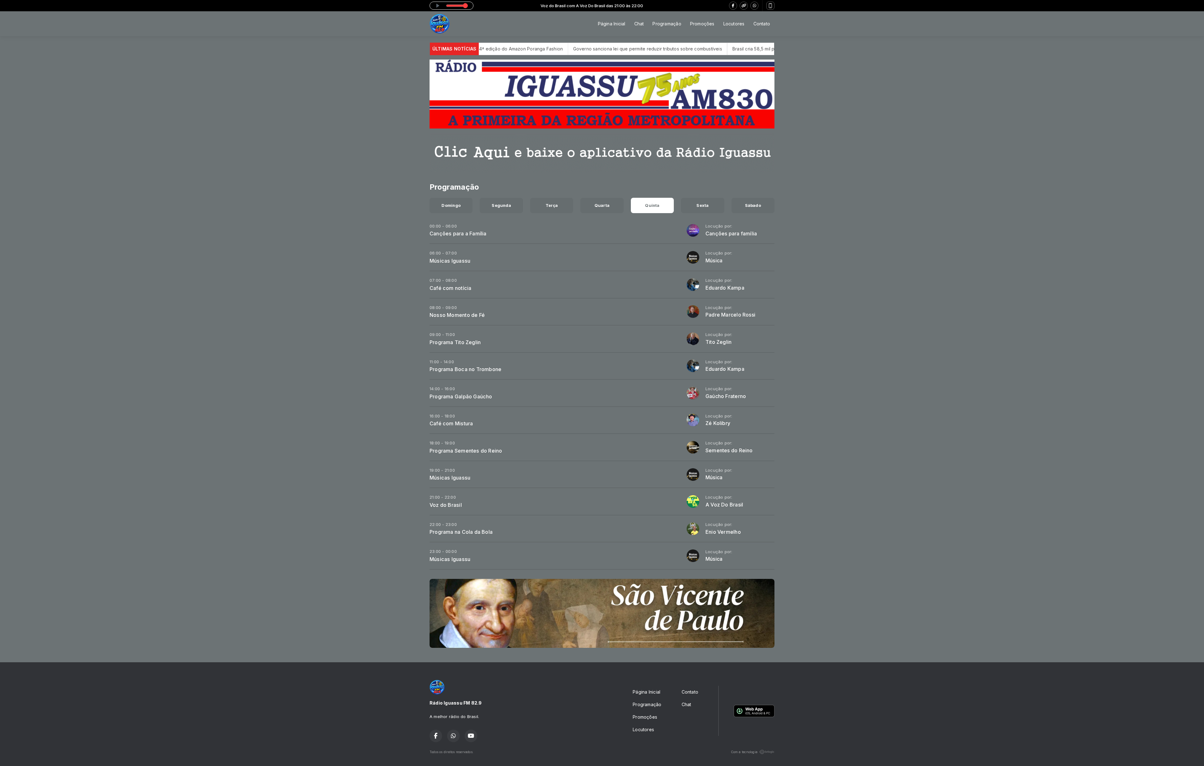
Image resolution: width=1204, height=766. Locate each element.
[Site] (744, 6)
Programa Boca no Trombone (465, 369)
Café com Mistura (451, 423)
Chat (639, 23)
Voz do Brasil (446, 505)
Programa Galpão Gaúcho (461, 396)
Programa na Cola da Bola (461, 532)
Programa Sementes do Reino (466, 451)
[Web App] (770, 6)
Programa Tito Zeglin (455, 342)
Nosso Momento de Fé (457, 315)
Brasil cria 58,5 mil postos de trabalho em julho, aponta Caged (750, 48)
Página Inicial (612, 23)
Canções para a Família (458, 233)
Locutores (734, 23)
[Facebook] (733, 6)
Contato (761, 23)
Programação (666, 23)
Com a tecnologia (744, 752)
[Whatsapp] (754, 6)
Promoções (702, 23)
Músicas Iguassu (450, 261)
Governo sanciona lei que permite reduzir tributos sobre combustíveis (598, 48)
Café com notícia (450, 288)
